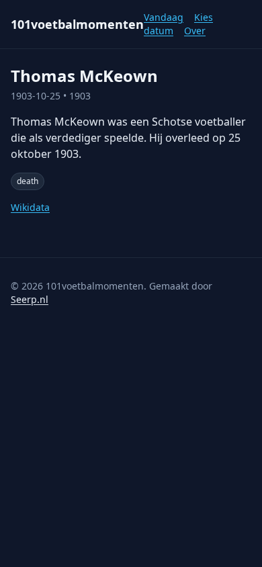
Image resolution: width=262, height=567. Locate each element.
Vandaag (163, 17)
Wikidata (30, 207)
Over (195, 30)
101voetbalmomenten (77, 24)
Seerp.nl (29, 299)
